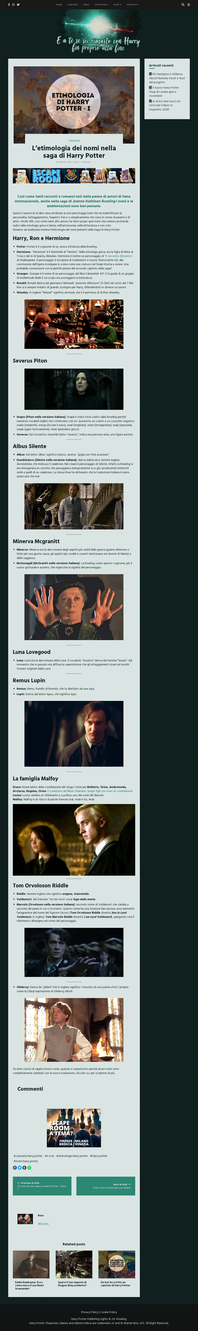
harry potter (99, 1156)
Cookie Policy (108, 1312)
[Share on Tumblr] (24, 1168)
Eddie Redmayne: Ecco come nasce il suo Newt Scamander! (29, 1285)
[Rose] (25, 1219)
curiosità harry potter (29, 1156)
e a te (50, 1156)
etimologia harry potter (73, 1156)
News (86, 4)
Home (59, 4)
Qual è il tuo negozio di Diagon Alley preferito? (72, 1283)
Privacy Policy (89, 1312)
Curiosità (73, 4)
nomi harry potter (27, 1161)
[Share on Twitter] (20, 1168)
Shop (116, 4)
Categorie (100, 4)
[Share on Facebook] (15, 1168)
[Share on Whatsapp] (29, 1168)
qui (88, 1073)
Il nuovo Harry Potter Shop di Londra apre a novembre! (164, 91)
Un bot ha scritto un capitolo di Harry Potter (115, 1283)
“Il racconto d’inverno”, (118, 256)
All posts (43, 1224)
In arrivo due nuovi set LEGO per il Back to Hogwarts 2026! (165, 105)
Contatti (131, 4)
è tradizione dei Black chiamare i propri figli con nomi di (90, 791)
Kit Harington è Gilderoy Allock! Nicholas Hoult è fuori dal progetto (167, 78)
